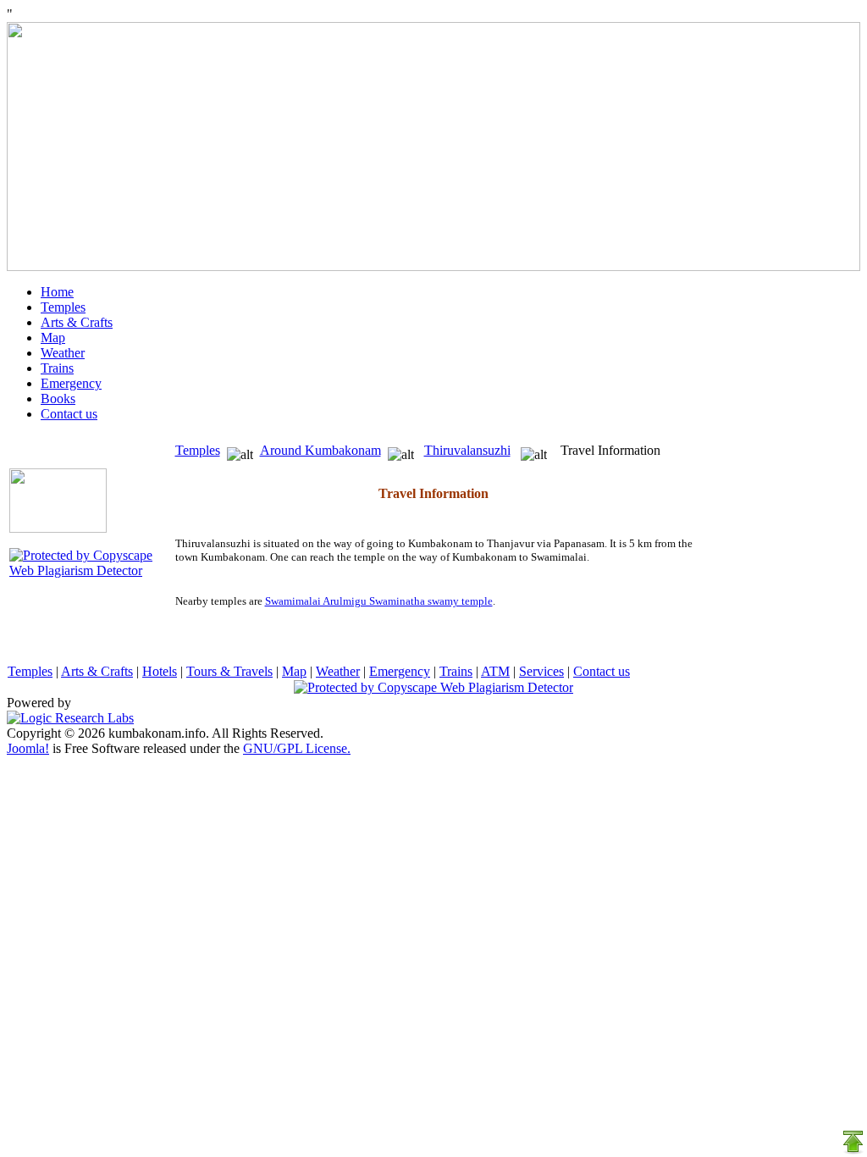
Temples (63, 307)
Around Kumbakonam (320, 450)
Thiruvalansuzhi (467, 450)
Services (541, 671)
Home (57, 292)
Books (58, 398)
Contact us (69, 414)
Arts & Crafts (77, 322)
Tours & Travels (229, 671)
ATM (495, 671)
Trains (57, 368)
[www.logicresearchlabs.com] (70, 718)
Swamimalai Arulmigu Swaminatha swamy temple (379, 601)
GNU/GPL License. (297, 748)
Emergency (71, 383)
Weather (63, 353)
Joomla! (28, 748)
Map (53, 337)
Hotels (159, 671)
